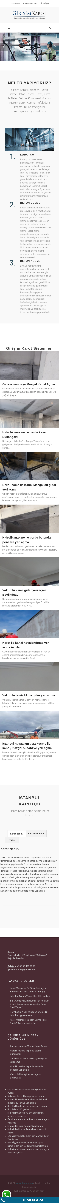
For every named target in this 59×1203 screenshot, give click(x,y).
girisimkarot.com (24, 1183)
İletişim (45, 3)
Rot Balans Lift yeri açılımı (21, 1109)
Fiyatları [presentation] (12, 840)
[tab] (17, 833)
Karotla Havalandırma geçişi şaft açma (27, 1106)
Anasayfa (15, 3)
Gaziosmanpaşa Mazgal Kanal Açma (28, 384)
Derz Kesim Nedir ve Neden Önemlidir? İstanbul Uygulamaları (29, 1014)
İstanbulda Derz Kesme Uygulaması (25, 1126)
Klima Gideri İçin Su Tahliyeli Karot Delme (28, 1146)
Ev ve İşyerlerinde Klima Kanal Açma (25, 1142)
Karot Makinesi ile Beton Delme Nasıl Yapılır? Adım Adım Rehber (28, 1021)
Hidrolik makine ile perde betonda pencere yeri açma (26, 1068)
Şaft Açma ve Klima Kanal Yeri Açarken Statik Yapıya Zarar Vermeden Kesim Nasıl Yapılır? (29, 1004)
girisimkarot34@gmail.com (21, 969)
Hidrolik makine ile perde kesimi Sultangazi (25, 1052)
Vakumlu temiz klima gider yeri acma (28, 695)
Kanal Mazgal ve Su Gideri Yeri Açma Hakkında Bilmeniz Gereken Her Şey (28, 990)
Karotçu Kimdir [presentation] (36, 833)
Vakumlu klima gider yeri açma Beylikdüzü (25, 1076)
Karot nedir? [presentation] (16, 833)
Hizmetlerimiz (30, 3)
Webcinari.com (36, 1191)
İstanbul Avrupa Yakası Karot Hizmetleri (30, 996)
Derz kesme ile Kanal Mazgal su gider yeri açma (28, 1060)
